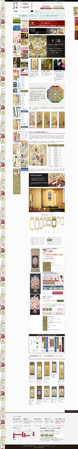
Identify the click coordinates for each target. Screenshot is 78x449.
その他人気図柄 (24, 108)
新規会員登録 (59, 2)
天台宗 (23, 121)
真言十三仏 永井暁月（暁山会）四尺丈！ (54, 400)
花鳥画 (23, 101)
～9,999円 (23, 129)
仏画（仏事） (24, 93)
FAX (54, 8)
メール (62, 8)
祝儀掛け (23, 84)
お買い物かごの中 (46, 8)
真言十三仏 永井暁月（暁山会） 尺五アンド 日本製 (32, 378)
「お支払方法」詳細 (38, 425)
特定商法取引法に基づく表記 (44, 445)
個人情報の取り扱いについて (32, 445)
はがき (58, 8)
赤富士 (59, 12)
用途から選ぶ (45, 18)
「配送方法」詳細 (27, 425)
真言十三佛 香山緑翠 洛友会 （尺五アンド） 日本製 (32, 402)
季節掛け (23, 82)
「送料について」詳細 (49, 425)
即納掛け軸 (37, 12)
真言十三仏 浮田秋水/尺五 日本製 (61, 381)
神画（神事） (24, 95)
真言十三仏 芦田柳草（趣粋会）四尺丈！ (47, 399)
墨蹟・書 (23, 105)
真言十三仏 (56, 18)
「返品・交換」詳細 (59, 425)
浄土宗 (23, 115)
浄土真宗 (23, 113)
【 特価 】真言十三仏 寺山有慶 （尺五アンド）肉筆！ (47, 379)
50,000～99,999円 (25, 137)
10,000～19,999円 (25, 131)
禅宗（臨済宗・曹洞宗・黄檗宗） (25, 124)
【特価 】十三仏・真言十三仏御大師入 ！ (39, 401)
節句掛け (23, 86)
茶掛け (23, 88)
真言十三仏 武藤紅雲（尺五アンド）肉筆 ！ (54, 374)
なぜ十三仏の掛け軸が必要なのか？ (39, 132)
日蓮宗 (23, 119)
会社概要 (56, 0)
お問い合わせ (62, 0)
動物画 (23, 103)
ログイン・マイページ (48, 2)
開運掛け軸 (42, 12)
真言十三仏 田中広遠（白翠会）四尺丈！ (61, 399)
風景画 (23, 99)
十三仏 (52, 18)
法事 (56, 12)
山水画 (23, 97)
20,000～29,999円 (25, 133)
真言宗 (23, 117)
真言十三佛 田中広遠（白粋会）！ (39, 381)
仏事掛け (23, 77)
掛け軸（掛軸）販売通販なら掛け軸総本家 (35, 18)
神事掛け (23, 79)
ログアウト (55, 2)
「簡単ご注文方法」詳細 (17, 425)
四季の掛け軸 (47, 12)
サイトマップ (52, 445)
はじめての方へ (50, 0)
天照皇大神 (53, 12)
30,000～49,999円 (25, 135)
